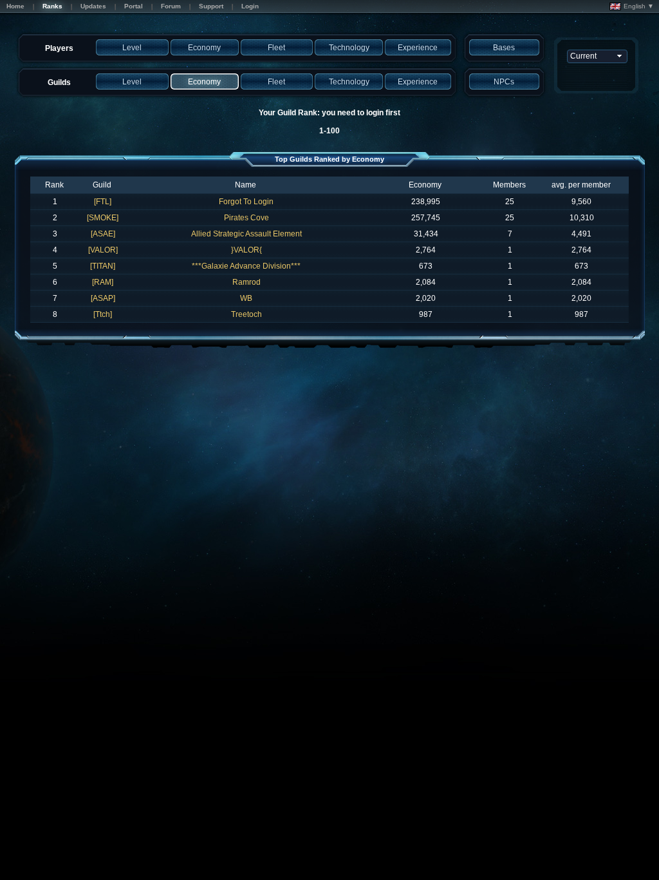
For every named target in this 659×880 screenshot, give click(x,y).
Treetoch (246, 314)
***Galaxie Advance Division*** (246, 266)
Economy (425, 184)
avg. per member (581, 184)
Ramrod (246, 282)
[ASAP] (103, 298)
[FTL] (102, 201)
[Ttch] (102, 314)
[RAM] (102, 282)
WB (246, 298)
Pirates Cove (246, 217)
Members (509, 184)
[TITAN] (102, 266)
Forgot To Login (246, 201)
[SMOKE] (102, 217)
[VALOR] (103, 249)
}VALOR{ (246, 249)
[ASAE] (103, 233)
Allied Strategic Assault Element (246, 233)
